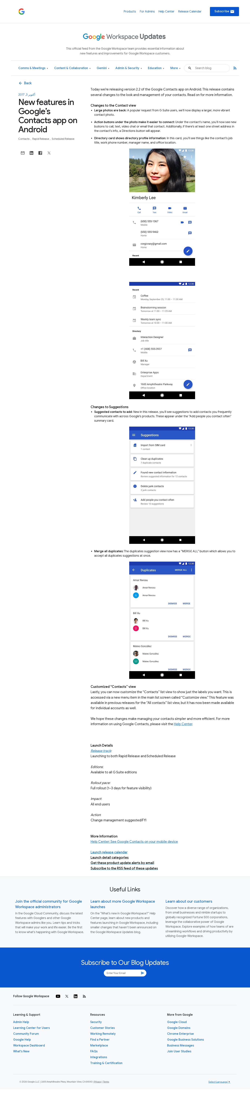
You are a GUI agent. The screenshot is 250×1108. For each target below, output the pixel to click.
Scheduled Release (63, 138)
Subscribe (224, 11)
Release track (101, 751)
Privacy (97, 1082)
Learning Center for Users (31, 1028)
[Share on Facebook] (40, 153)
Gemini (103, 68)
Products (130, 11)
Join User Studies (179, 1051)
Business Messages (180, 1045)
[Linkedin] (75, 996)
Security (96, 1022)
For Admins (147, 11)
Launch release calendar (109, 852)
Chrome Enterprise (180, 1034)
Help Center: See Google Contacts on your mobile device (134, 842)
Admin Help (21, 1022)
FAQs (94, 1051)
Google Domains (178, 1028)
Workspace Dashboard (29, 1045)
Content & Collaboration (72, 68)
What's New (21, 1051)
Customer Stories (102, 1028)
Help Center (166, 11)
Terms (106, 1082)
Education (156, 68)
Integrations (98, 1057)
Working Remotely (103, 1034)
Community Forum (26, 1034)
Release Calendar (190, 11)
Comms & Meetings (33, 68)
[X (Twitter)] (66, 996)
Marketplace (99, 1045)
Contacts (24, 138)
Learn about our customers (188, 901)
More (175, 68)
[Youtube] (58, 996)
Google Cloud (177, 1022)
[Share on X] (49, 153)
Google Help (22, 1040)
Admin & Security (128, 68)
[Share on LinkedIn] (31, 153)
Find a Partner (100, 1040)
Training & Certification (106, 1063)
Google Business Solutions (185, 1040)
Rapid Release (41, 138)
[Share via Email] (22, 153)
